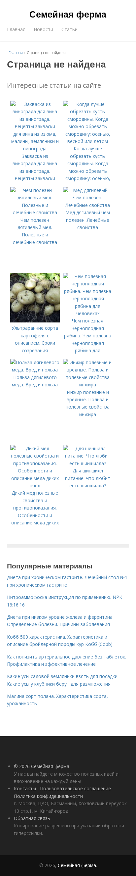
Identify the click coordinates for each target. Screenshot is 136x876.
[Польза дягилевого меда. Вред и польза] (35, 369)
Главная (16, 29)
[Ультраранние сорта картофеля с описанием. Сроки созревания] (35, 320)
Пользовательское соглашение (75, 788)
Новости (43, 29)
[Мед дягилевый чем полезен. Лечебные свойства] (88, 205)
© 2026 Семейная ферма (41, 766)
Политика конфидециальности (48, 796)
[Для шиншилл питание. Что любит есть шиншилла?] (88, 463)
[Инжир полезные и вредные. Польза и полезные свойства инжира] (88, 384)
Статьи (69, 29)
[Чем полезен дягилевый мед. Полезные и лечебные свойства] (35, 212)
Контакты (25, 788)
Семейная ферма (67, 14)
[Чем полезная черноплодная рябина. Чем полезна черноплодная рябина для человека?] (88, 313)
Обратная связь (32, 818)
